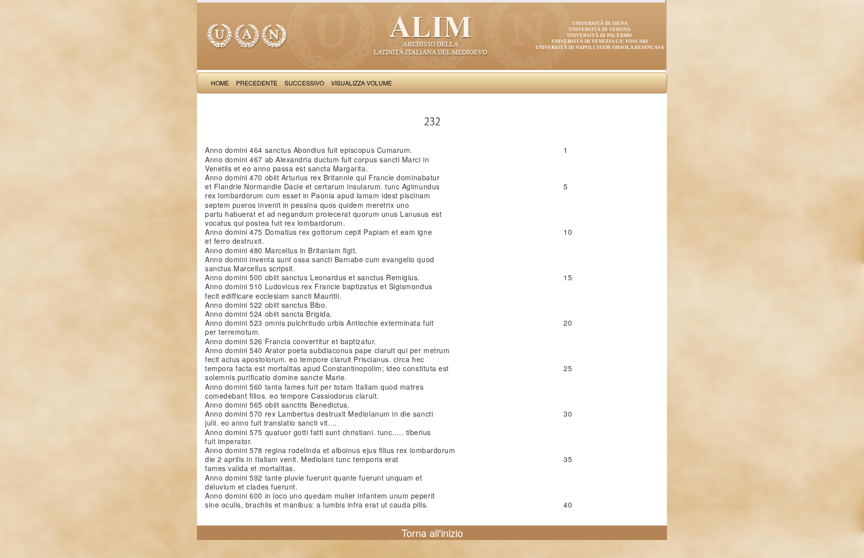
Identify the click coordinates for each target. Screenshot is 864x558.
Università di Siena (600, 23)
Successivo (304, 82)
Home (220, 82)
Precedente (257, 82)
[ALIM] (432, 35)
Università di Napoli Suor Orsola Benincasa (600, 47)
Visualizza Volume (361, 82)
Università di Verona (599, 29)
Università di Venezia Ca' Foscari (600, 41)
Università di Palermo (599, 35)
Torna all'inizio (432, 533)
